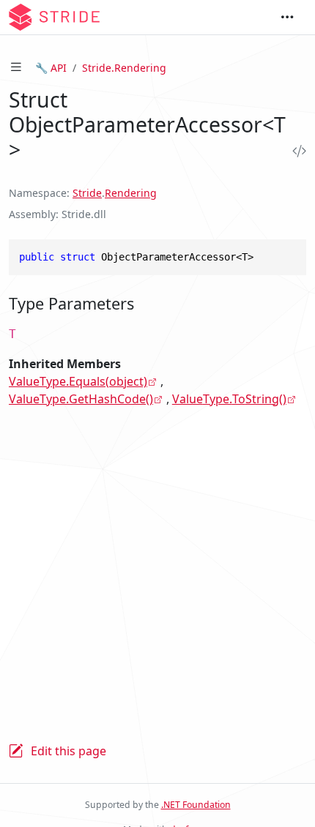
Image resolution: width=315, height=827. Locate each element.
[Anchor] (145, 303)
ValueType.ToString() (229, 399)
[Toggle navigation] (287, 17)
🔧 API (51, 68)
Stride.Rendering (124, 68)
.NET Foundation (196, 804)
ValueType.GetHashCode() (81, 399)
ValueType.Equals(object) (78, 381)
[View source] (295, 151)
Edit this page (68, 751)
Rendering (131, 193)
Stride (87, 193)
